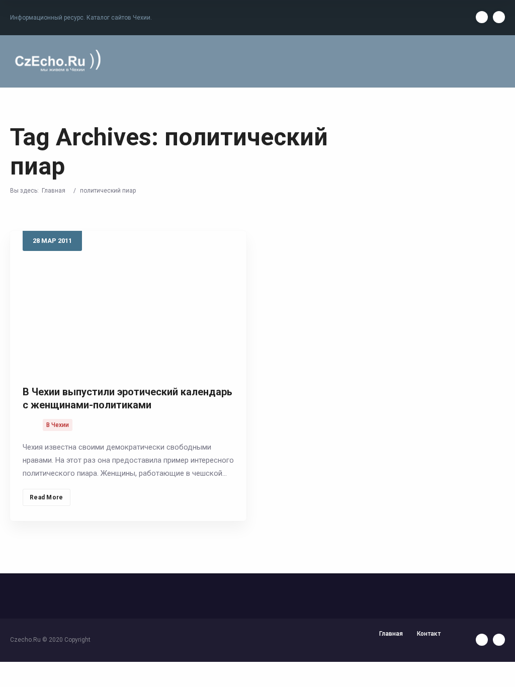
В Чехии (57, 424)
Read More (46, 497)
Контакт (429, 633)
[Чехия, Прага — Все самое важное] (56, 61)
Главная (53, 190)
